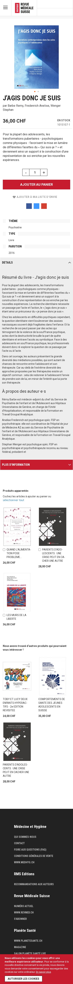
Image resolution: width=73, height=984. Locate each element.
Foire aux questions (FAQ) (30, 849)
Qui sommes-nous (25, 836)
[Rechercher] (68, 12)
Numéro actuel (23, 906)
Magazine (20, 947)
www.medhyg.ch (24, 862)
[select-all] (13, 500)
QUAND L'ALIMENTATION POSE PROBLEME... (19, 553)
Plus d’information (16, 464)
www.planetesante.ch (28, 940)
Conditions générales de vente (33, 855)
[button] (34, 91)
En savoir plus (43, 972)
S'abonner (20, 918)
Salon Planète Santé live (30, 953)
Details (7, 262)
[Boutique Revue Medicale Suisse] (24, 8)
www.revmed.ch (24, 912)
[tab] (36, 262)
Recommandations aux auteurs (34, 884)
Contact (19, 843)
